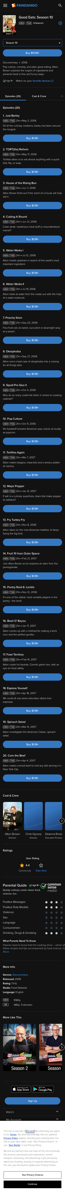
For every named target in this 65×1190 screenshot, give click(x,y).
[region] (32, 1155)
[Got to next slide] (61, 821)
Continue (32, 1184)
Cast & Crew (39, 96)
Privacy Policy (11, 1138)
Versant (30, 1131)
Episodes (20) (13, 96)
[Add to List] (60, 23)
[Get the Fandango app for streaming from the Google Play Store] (43, 1090)
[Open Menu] (5, 5)
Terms (13, 1134)
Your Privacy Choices (32, 1175)
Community (25, 870)
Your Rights (14, 1145)
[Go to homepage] (24, 5)
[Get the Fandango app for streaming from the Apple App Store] (21, 1090)
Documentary (20, 974)
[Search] (60, 5)
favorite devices (42, 80)
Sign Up (32, 1101)
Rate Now (41, 870)
